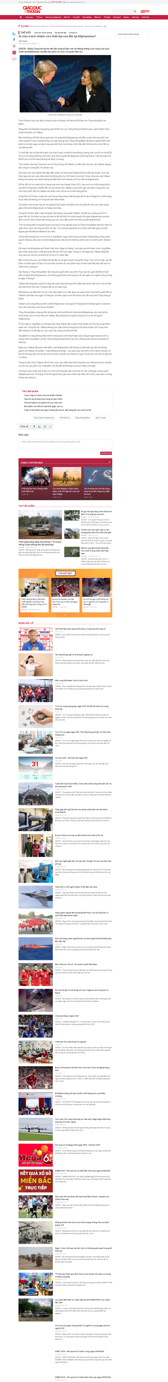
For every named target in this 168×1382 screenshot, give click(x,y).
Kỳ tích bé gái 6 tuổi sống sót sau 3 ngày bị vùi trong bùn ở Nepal (96, 602)
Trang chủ (21, 17)
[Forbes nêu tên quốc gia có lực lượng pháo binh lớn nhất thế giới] (72, 533)
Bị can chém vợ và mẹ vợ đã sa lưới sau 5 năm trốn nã (79, 835)
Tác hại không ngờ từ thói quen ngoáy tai (73, 655)
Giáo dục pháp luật (53, 17)
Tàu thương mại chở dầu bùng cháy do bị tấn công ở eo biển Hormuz (96, 491)
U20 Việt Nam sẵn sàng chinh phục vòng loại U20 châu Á (80, 629)
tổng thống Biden (82, 418)
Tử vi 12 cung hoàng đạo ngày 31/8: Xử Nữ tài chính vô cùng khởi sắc (81, 707)
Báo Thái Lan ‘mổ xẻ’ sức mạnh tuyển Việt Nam (76, 964)
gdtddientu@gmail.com (77, 2)
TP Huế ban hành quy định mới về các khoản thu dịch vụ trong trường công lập (83, 1275)
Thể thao (145, 17)
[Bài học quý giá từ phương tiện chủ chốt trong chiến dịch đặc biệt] (72, 552)
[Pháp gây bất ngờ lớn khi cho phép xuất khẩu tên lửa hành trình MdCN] (36, 819)
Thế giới (107, 17)
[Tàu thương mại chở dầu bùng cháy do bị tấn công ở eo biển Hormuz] (97, 476)
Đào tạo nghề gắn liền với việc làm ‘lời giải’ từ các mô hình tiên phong (83, 862)
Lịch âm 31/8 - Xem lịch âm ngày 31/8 (71, 758)
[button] (102, 462)
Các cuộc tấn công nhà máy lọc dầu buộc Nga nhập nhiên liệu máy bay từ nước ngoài (83, 1120)
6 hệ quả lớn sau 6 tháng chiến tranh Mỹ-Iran (34, 490)
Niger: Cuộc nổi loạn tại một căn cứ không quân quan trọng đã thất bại (83, 1249)
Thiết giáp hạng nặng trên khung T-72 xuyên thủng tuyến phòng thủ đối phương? (40, 543)
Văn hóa (135, 17)
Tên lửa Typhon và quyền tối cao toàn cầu (43, 403)
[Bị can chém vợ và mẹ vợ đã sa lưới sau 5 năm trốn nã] (36, 845)
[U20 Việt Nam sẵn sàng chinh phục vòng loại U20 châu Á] (36, 639)
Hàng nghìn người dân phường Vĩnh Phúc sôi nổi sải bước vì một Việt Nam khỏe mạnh (81, 914)
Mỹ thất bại (64, 418)
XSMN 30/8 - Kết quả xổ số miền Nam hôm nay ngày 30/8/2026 (83, 1377)
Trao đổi (76, 17)
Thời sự (39, 17)
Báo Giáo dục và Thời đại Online (32, 9)
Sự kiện (25, 26)
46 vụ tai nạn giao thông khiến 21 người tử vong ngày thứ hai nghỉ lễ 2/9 (82, 1327)
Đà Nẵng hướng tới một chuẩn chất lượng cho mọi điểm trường (80, 1094)
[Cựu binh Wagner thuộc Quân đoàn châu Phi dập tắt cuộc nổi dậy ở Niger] (66, 476)
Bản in (14, 45)
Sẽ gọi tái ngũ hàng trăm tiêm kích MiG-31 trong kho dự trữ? (96, 513)
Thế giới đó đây (60, 33)
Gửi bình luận (106, 453)
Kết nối (67, 17)
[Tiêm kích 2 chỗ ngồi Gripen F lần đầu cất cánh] (36, 897)
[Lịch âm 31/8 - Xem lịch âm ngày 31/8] (36, 768)
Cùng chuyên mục (32, 462)
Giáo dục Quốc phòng (43, 33)
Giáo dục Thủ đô (145, 11)
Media (126, 17)
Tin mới (14, 59)
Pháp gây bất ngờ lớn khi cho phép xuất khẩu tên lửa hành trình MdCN (81, 810)
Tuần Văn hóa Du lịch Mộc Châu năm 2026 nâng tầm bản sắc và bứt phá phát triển (83, 785)
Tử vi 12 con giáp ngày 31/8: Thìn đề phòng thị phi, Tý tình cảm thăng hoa (83, 733)
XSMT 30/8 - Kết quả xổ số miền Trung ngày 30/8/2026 (79, 1351)
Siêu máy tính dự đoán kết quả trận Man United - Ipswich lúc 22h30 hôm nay (82, 1198)
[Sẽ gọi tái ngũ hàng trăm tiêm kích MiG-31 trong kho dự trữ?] (72, 515)
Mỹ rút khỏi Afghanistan (44, 418)
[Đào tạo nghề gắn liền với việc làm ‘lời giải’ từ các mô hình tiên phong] (36, 871)
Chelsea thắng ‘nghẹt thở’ (67, 1016)
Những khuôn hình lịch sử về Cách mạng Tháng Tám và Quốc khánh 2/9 (82, 1223)
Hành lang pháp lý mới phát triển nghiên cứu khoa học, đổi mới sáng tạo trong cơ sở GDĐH (33, 603)
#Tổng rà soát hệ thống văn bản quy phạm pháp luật (66, 26)
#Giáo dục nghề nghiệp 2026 (39, 26)
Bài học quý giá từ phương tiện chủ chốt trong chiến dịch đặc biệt (95, 551)
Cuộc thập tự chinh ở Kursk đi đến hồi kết (43, 395)
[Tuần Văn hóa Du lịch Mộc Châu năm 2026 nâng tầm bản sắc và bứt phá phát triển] (36, 793)
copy (50, 426)
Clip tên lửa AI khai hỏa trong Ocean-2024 (43, 399)
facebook (14, 38)
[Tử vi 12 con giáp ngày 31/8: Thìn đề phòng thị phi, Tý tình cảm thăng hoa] (36, 742)
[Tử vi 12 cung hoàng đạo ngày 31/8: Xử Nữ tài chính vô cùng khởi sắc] (36, 716)
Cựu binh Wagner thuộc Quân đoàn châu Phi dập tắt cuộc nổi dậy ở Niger (65, 491)
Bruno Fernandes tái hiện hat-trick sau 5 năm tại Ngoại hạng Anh (64, 602)
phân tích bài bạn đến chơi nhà (128, 34)
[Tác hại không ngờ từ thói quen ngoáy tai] (36, 664)
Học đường (87, 17)
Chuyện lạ (73, 33)
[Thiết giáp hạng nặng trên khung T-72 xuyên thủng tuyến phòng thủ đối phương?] (40, 524)
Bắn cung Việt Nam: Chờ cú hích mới (71, 680)
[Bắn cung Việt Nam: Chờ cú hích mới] (36, 690)
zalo (14, 32)
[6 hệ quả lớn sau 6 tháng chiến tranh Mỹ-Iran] (35, 476)
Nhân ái (98, 17)
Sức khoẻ (117, 17)
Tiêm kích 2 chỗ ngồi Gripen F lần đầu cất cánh (76, 887)
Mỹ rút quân (101, 418)
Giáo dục (29, 17)
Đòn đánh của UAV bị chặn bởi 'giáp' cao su (43, 406)
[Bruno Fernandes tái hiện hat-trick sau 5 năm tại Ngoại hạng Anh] (65, 587)
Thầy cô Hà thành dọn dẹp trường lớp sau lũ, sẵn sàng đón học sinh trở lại (57, 410)
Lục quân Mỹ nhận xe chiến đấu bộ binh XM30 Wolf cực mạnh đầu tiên (82, 1301)
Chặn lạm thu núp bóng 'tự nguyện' (71, 1042)
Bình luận (14, 52)
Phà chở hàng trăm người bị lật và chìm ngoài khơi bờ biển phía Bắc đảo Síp (83, 940)
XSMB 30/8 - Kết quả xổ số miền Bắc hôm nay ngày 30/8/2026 (82, 1171)
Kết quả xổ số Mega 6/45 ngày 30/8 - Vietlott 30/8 (77, 1145)
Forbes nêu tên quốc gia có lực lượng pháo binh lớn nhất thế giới (96, 531)
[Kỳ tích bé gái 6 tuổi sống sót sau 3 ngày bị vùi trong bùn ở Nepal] (96, 587)
